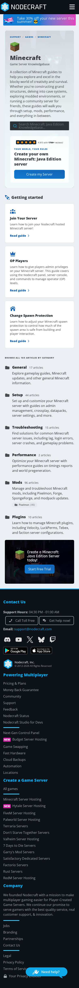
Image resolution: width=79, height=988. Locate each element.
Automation (12, 765)
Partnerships (13, 938)
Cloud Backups (14, 759)
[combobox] (39, 125)
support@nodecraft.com (33, 629)
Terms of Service (16, 968)
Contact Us (11, 945)
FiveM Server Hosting (19, 813)
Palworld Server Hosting (21, 819)
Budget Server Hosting (29, 739)
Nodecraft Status (16, 715)
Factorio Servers (15, 864)
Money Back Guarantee (21, 689)
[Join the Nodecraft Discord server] (7, 640)
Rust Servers (12, 871)
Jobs (6, 925)
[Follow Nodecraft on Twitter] (30, 640)
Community (12, 696)
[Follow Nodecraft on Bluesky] (41, 640)
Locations (10, 772)
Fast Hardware (14, 753)
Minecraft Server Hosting (22, 799)
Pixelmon (27, 504)
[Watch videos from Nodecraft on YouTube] (19, 640)
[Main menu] (72, 7)
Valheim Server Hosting (21, 838)
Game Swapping (15, 746)
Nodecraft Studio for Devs (23, 722)
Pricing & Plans (14, 683)
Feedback (10, 709)
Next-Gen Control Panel (21, 732)
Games (29, 36)
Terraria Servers (15, 825)
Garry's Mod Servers (18, 851)
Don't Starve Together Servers (26, 832)
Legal (7, 955)
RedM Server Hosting (19, 877)
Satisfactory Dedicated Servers (26, 858)
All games (10, 788)
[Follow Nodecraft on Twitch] (53, 640)
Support (15, 36)
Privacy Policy (13, 962)
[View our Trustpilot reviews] (26, 142)
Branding (10, 932)
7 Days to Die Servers (19, 845)
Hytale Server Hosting (29, 806)
